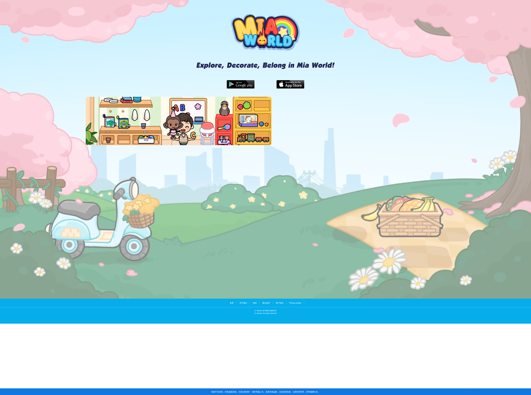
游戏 (255, 302)
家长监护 (266, 302)
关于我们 (243, 302)
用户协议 (279, 302)
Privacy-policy (295, 302)
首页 (232, 302)
